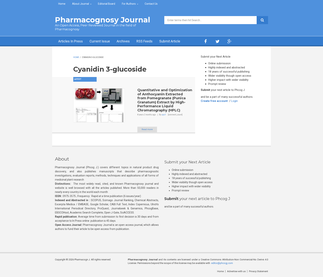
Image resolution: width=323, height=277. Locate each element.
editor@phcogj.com (222, 263)
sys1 (164, 115)
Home (61, 3)
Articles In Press (70, 41)
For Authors (129, 3)
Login (234, 101)
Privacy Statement (258, 271)
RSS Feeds (144, 41)
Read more (147, 129)
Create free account (214, 101)
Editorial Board (106, 3)
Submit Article (169, 41)
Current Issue (100, 41)
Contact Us (151, 3)
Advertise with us (236, 271)
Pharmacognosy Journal (102, 19)
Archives (123, 41)
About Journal (80, 3)
